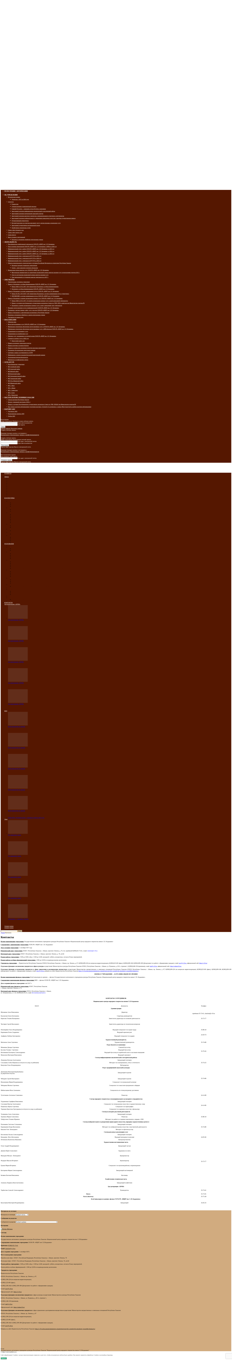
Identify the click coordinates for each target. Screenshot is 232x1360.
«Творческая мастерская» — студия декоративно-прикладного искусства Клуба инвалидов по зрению (43, 542)
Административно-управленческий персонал (24, 206)
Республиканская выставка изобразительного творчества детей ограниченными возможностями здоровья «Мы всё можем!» (50, 562)
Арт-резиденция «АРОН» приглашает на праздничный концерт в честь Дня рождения (42, 707)
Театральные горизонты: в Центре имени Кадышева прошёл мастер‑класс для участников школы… (48, 623)
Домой (3, 933)
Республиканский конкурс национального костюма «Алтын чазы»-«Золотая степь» (37, 581)
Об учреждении (11, 195)
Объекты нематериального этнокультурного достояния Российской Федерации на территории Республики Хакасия (39, 263)
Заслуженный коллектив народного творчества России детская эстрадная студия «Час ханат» (40, 522)
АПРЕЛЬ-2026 (12, 483)
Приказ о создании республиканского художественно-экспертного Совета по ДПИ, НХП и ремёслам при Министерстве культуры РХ (48, 303)
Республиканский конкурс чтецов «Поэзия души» (27, 565)
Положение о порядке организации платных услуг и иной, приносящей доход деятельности (37, 305)
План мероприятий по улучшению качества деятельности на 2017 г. (30, 277)
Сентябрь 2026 (12, 589)
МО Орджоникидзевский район (16, 376)
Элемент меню (9, 926)
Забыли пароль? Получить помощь (11, 428)
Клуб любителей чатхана (19, 540)
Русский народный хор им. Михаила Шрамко (26, 504)
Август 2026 (12, 588)
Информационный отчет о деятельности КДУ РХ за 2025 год (24, 256)
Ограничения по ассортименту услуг (18, 331)
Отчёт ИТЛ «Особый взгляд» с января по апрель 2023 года (26, 817)
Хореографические (14, 512)
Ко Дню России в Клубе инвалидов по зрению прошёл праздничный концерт (38, 772)
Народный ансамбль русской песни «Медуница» (27, 503)
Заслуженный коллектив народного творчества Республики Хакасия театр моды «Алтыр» (40, 530)
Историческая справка (14, 197)
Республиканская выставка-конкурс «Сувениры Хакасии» (30, 553)
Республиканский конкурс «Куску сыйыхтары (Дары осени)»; (31, 593)
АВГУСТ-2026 (12, 490)
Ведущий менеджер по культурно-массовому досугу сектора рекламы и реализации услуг (36, 223)
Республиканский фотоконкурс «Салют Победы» (27, 563)
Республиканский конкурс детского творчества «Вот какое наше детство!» (35, 576)
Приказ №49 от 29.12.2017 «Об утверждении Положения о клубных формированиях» (35, 286)
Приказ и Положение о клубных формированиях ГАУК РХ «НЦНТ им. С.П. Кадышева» (32, 284)
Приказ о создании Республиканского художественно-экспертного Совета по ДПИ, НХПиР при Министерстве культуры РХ (42, 404)
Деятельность (10, 242)
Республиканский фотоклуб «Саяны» (23, 537)
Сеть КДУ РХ (9, 362)
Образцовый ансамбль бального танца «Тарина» (27, 519)
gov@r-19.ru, (183, 963)
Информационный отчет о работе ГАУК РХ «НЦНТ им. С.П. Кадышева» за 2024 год (31, 251)
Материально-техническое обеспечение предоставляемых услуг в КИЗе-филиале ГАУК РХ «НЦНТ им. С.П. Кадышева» (40, 329)
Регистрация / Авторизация (16, 191)
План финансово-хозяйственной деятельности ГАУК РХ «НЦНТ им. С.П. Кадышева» (31, 244)
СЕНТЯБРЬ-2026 (13, 491)
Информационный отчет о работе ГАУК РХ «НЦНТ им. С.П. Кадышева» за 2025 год (31, 249)
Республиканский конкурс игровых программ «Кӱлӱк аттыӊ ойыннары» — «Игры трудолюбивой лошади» (45, 555)
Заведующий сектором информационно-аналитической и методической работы (33, 211)
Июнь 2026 (11, 578)
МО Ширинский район (14, 383)
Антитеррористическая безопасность (18, 357)
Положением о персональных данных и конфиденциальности (20, 435)
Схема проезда (12, 235)
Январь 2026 (12, 545)
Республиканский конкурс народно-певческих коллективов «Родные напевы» (36, 566)
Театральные (12, 524)
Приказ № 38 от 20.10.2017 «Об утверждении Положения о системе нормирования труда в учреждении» (40, 293)
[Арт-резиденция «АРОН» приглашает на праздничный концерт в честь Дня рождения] (18, 702)
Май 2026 (11, 570)
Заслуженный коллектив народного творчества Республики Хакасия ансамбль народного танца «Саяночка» (45, 517)
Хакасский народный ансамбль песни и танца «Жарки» (29, 516)
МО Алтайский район (14, 366)
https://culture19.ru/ (19, 1307)
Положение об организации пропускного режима (21, 350)
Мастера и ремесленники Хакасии (19, 397)
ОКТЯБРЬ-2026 (13, 493)
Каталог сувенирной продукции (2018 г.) (19, 402)
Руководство (15, 204)
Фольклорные (12, 508)
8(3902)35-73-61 (13, 1245)
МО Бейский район (13, 371)
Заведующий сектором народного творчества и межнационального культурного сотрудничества (38, 216)
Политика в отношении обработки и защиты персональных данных (26, 315)
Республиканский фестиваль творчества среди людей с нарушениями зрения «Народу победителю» (42, 571)
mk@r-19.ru (8, 1304)
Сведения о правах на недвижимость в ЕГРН (20, 352)
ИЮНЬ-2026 (12, 486)
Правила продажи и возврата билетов (18, 345)
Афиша (6, 477)
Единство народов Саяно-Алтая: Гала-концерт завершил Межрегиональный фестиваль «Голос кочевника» (50, 665)
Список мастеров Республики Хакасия (18, 399)
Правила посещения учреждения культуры (19, 343)
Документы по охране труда (15, 317)
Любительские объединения (16, 535)
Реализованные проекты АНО (16, 413)
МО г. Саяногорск (13, 390)
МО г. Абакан (11, 388)
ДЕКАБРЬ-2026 (13, 496)
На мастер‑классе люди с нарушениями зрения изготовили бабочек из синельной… (41, 751)
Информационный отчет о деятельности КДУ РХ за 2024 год (24, 258)
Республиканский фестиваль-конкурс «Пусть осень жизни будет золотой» (34, 599)
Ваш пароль (21, 425)
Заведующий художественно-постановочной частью (26, 225)
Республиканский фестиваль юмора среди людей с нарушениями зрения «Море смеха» (39, 568)
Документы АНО (12, 411)
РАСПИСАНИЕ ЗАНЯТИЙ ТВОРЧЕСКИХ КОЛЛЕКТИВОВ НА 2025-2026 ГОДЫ (34, 499)
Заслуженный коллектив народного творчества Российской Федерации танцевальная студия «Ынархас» (44, 521)
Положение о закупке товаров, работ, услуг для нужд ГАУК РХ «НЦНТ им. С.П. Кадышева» (33, 310)
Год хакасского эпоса (14, 835)
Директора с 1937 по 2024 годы (20, 199)
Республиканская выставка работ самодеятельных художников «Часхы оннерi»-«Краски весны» (41, 558)
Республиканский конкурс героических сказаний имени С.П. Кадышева (34, 575)
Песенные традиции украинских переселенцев (24, 265)
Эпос (6, 819)
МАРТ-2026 (11, 481)
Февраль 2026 (12, 547)
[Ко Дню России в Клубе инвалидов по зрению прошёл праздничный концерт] (18, 767)
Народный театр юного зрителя (21, 526)
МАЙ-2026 (11, 485)
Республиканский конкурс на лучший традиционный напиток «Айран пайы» (36, 583)
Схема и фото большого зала (16, 230)
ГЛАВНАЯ (7, 473)
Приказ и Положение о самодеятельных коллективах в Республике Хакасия (28, 312)
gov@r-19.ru (9, 1289)
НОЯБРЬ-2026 (12, 495)
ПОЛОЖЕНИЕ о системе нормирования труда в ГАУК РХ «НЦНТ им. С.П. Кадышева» (35, 296)
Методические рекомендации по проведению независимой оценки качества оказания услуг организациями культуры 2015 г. (46, 272)
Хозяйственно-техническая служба (21, 227)
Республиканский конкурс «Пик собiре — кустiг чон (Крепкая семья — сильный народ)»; (39, 594)
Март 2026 (11, 552)
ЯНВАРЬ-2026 (12, 478)
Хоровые (11, 501)
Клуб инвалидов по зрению (16, 726)
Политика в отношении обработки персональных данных (27, 239)
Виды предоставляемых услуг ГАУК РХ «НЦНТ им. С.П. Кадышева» (27, 324)
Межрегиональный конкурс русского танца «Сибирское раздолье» (32, 557)
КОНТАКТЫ (8, 602)
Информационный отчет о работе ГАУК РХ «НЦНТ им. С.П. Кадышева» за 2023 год (31, 253)
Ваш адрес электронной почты (27, 441)
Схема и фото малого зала (15, 232)
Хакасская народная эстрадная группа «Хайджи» (27, 534)
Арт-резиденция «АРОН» (12, 604)
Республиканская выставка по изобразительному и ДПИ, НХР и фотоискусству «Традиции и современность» (46, 591)
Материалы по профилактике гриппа (18, 359)
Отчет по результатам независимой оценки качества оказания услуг (30, 275)
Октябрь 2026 (12, 596)
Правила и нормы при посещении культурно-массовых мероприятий (27, 348)
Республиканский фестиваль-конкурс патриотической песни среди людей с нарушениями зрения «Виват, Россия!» (47, 550)
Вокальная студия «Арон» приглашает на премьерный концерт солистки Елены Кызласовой (45, 644)
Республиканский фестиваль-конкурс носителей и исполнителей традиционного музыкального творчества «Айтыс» (48, 573)
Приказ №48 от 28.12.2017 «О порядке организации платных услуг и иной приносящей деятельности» (40, 301)
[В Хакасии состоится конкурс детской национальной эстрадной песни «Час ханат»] (18, 896)
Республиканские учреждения (16, 364)
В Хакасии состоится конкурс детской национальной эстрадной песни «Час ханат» (40, 901)
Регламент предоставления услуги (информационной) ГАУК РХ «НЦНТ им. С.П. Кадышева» (33, 308)
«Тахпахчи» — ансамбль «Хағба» (18, 919)
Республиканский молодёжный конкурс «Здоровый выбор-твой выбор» (34, 548)
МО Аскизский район (14, 369)
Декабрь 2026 (12, 601)
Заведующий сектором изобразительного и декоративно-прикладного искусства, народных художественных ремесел (44, 218)
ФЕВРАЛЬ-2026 (13, 480)
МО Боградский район (14, 374)
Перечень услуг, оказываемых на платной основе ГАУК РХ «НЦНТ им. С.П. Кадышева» (32, 336)
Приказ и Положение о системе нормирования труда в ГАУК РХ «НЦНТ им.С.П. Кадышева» (33, 291)
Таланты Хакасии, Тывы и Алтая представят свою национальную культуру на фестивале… (44, 686)
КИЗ (5, 711)
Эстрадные (11, 532)
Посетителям (10, 319)
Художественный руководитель (20, 220)
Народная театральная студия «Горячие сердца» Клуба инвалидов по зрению (35, 527)
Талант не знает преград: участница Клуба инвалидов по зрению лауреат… (38, 730)
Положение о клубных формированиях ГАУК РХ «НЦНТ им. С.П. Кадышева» (33, 289)
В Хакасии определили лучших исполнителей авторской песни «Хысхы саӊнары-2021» (42, 860)
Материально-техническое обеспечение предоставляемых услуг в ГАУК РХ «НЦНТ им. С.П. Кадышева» (36, 326)
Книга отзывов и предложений (16, 237)
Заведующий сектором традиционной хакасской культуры (27, 213)
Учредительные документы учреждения (19, 282)
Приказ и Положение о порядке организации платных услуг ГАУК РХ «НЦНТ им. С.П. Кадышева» (35, 298)
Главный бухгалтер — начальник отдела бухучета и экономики (29, 209)
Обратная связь (12, 322)
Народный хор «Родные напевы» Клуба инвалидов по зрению (31, 506)
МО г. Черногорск (13, 395)
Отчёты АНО (11, 416)
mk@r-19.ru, (154, 966)
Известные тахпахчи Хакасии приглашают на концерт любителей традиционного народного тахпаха (48, 923)
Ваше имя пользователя (24, 423)
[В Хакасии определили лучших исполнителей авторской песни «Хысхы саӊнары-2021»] (18, 854)
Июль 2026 (11, 584)
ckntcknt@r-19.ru (10, 1248)
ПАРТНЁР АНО (9, 409)
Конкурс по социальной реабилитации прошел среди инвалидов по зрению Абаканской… (43, 793)
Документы (9, 279)
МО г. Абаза (11, 385)
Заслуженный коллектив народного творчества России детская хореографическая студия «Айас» (42, 514)
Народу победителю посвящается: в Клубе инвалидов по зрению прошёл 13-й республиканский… (46, 814)
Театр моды (11, 529)
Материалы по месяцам (8, 1214)
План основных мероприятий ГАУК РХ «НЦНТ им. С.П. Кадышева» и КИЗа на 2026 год (32, 246)
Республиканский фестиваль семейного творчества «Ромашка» (31, 586)
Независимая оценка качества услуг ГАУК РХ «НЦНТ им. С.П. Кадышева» (28, 270)
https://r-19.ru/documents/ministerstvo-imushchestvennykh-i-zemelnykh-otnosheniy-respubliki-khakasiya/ (108, 971)
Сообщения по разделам (8, 1222)
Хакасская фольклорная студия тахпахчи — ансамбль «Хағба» (31, 511)
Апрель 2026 (12, 560)
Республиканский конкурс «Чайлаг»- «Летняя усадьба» (29, 580)
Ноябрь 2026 (12, 597)
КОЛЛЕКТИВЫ (9, 498)
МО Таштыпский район (14, 378)
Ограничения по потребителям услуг (18, 333)
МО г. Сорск (11, 392)
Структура (11, 202)
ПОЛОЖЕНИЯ (9, 544)
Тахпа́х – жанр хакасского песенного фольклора (25, 268)
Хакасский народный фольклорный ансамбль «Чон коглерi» (30, 509)
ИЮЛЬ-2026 (12, 488)
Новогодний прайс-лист (18, 341)
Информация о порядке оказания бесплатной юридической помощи (26, 355)
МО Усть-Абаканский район (15, 381)
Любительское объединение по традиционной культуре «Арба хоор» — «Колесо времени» (40, 539)
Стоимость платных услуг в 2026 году (18, 338)
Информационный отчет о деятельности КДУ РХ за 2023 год (24, 260)
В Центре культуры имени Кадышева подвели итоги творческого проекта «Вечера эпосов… (44, 880)
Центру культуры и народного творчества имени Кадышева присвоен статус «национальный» (45, 838)
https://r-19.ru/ (203, 963)
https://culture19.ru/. (176, 966)
